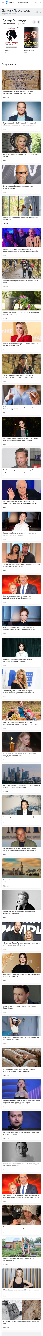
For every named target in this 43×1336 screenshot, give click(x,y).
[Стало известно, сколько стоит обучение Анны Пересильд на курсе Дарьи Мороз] (21, 1094)
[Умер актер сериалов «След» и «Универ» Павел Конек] (21, 999)
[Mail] (7, 2)
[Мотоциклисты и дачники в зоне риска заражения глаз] (21, 1252)
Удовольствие (29, 50)
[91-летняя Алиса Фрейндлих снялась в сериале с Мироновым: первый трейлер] (21, 368)
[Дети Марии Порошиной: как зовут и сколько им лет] (21, 148)
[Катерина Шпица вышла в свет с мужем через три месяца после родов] (21, 526)
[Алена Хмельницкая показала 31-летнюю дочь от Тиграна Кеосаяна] (21, 1157)
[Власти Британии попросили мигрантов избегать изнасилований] (21, 873)
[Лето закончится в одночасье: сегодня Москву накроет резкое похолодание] (21, 778)
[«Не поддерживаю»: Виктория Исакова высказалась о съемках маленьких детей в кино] (21, 621)
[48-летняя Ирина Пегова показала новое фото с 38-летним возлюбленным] (21, 936)
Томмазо (8, 50)
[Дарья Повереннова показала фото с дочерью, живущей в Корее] (21, 652)
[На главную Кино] (11, 2)
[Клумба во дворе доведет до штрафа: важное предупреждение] (21, 305)
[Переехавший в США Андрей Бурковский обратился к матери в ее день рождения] (21, 116)
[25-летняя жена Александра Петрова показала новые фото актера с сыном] (21, 558)
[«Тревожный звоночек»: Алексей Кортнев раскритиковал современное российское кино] (21, 841)
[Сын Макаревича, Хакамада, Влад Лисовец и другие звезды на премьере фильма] (21, 431)
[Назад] (34, 22)
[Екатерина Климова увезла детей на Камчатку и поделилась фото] (21, 968)
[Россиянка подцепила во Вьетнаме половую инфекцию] (21, 211)
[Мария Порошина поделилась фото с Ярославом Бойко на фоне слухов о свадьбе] (21, 242)
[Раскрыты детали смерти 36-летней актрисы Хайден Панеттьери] (21, 337)
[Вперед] (38, 22)
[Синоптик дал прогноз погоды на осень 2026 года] (21, 274)
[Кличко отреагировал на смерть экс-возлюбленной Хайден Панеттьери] (21, 589)
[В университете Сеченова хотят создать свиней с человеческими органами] (21, 1062)
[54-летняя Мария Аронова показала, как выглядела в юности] (21, 905)
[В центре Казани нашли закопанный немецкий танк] (21, 1315)
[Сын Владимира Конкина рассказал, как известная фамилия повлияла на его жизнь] (21, 495)
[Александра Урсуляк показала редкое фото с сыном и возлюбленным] (21, 810)
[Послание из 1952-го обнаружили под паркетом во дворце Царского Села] (21, 85)
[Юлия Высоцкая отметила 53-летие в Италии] (21, 1283)
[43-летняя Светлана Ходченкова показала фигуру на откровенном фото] (21, 747)
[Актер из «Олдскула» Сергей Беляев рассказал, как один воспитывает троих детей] (21, 715)
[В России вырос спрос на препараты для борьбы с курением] (21, 400)
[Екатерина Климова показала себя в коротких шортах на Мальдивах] (21, 1031)
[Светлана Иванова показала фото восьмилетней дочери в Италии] (21, 1220)
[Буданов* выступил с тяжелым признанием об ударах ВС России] (21, 1125)
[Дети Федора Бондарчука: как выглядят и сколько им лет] (21, 179)
